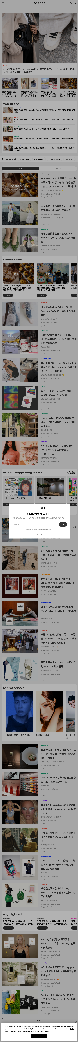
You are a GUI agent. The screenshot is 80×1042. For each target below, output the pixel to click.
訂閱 (62, 524)
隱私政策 (49, 529)
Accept (39, 1036)
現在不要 (39, 534)
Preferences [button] (45, 1031)
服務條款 (43, 529)
